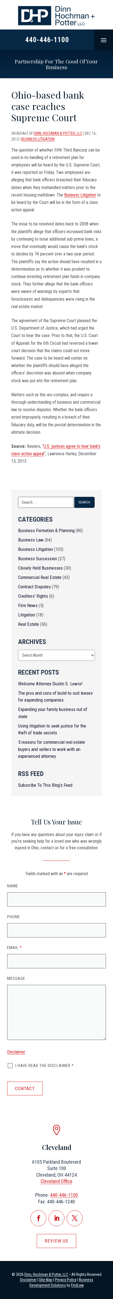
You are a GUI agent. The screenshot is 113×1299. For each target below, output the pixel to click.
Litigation (26, 615)
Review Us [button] (56, 1241)
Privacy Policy (66, 1280)
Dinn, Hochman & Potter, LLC (58, 133)
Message (16, 978)
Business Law (31, 540)
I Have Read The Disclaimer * (44, 1065)
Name (12, 885)
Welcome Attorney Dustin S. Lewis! (50, 683)
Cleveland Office (56, 1181)
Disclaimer (16, 1052)
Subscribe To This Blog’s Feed (45, 785)
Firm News (28, 605)
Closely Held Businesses (40, 568)
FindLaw (77, 1285)
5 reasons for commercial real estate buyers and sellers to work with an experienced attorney (51, 749)
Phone (13, 916)
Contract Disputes (34, 586)
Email (14, 947)
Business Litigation (38, 139)
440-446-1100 (47, 40)
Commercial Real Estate (39, 577)
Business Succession (37, 558)
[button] (103, 40)
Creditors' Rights (33, 596)
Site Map (45, 1280)
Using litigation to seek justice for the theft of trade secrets (52, 729)
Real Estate (28, 624)
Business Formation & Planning (46, 530)
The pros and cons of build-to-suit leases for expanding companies (55, 696)
